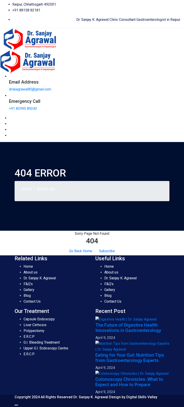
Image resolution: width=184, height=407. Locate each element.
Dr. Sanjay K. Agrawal (40, 278)
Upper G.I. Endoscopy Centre (46, 348)
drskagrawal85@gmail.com (30, 89)
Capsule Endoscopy (39, 319)
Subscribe (107, 251)
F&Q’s (28, 284)
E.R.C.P (29, 336)
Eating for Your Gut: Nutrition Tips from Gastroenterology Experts (129, 357)
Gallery (29, 290)
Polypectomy (34, 331)
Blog (27, 295)
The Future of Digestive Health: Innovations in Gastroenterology (128, 327)
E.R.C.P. (29, 354)
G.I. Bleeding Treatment (42, 342)
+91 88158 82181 (26, 10)
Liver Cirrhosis (35, 325)
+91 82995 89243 (23, 108)
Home (27, 189)
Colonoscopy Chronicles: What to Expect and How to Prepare (129, 382)
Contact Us (32, 301)
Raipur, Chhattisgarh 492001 (34, 4)
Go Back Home (80, 251)
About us (30, 272)
